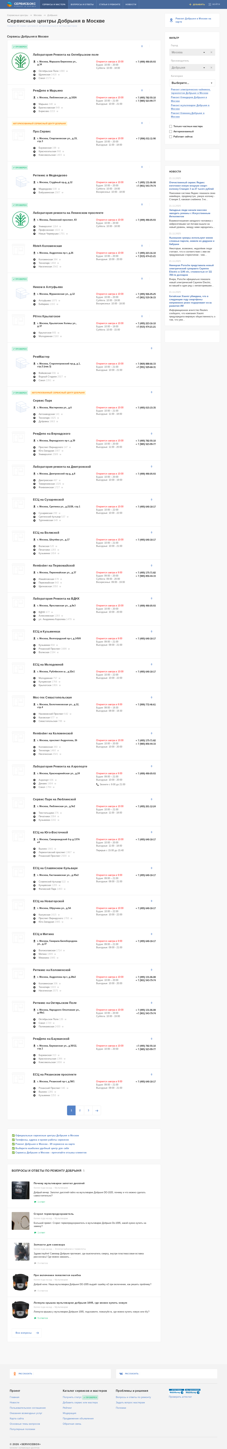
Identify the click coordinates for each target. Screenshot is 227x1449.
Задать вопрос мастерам (130, 1402)
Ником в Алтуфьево (48, 287)
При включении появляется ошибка (57, 1275)
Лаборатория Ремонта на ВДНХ (56, 598)
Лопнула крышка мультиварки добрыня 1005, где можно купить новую (80, 1302)
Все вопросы (24, 1332)
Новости (131, 4)
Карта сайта (17, 1418)
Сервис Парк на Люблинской (54, 799)
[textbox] (192, 52)
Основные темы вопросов (25, 1423)
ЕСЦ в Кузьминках (46, 631)
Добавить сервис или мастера (80, 1402)
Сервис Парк (42, 400)
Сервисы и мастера (54, 4)
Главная (14, 1397)
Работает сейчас (183, 136)
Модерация (69, 1413)
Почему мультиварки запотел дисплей (59, 1183)
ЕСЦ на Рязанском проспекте (54, 1074)
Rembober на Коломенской (53, 733)
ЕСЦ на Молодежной (48, 664)
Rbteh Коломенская (47, 245)
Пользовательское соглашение (28, 1407)
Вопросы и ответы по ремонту (133, 1397)
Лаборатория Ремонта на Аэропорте (60, 766)
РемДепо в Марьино (48, 90)
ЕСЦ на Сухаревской (48, 499)
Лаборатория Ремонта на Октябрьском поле (66, 54)
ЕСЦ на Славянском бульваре (55, 868)
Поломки (121, 1407)
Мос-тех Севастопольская (52, 697)
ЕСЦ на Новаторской (48, 901)
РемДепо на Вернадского (52, 433)
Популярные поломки (22, 1429)
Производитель (180, 60)
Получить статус (72, 1397)
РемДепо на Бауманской (51, 1038)
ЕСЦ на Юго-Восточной (50, 832)
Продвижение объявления (78, 1418)
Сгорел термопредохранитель (54, 1213)
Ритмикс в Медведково (50, 175)
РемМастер (41, 356)
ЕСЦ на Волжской (46, 532)
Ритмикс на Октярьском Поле (55, 1002)
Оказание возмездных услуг (26, 1413)
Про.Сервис (42, 131)
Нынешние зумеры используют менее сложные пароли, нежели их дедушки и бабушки (191, 240)
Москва (38, 15)
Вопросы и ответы (82, 4)
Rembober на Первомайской (54, 565)
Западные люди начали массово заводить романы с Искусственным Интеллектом (189, 213)
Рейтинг (67, 1407)
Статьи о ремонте (109, 4)
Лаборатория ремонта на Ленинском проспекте (68, 212)
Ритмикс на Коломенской (52, 970)
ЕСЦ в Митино (43, 934)
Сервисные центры (17, 15)
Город (174, 45)
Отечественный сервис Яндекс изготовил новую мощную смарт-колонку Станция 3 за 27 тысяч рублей (191, 185)
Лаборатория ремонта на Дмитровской (62, 466)
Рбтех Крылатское (46, 316)
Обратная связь (72, 1423)
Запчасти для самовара (49, 1244)
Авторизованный (183, 131)
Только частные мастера (188, 126)
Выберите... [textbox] (180, 82)
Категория (177, 76)
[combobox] (192, 52)
